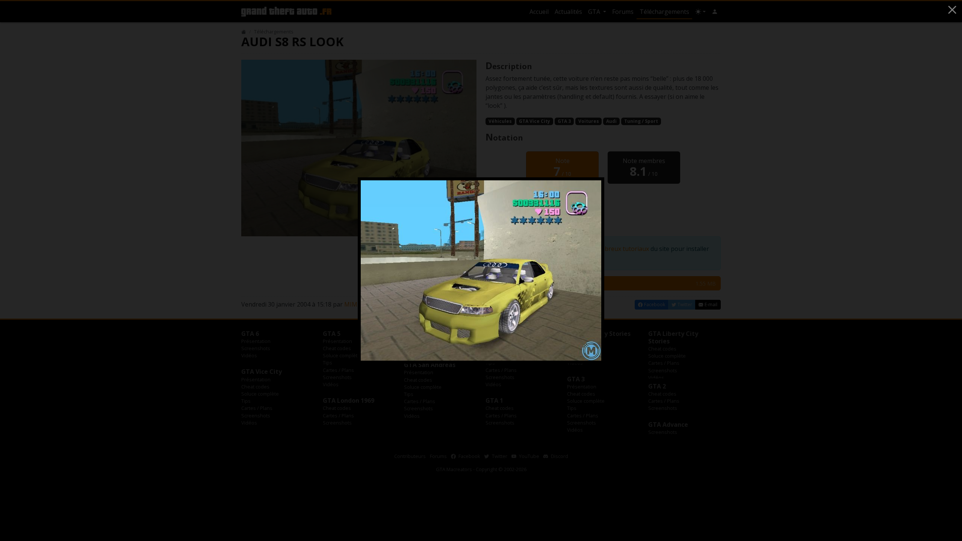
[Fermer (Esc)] (952, 10)
